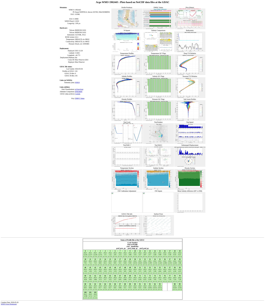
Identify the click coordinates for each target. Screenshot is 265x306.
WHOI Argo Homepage (9, 304)
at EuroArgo (79, 89)
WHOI (77, 82)
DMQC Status (79, 98)
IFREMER (78, 91)
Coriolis (77, 94)
